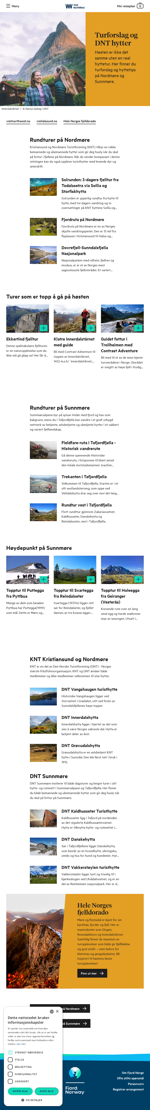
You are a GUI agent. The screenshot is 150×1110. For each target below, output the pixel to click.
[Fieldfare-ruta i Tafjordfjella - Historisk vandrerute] (43, 450)
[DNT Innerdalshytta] (43, 725)
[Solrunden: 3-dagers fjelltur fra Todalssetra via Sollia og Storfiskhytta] (43, 187)
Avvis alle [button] (47, 1091)
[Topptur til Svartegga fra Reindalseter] (75, 570)
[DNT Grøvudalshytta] (43, 753)
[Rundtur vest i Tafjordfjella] (43, 512)
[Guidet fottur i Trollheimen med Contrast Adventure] (122, 318)
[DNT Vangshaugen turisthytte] (43, 696)
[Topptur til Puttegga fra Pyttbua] (27, 570)
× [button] (57, 1011)
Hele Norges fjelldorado (79, 121)
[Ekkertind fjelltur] (27, 318)
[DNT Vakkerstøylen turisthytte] (43, 875)
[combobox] (52, 1012)
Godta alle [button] (20, 1091)
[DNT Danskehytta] (43, 846)
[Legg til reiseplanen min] (43, 328)
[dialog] (33, 1056)
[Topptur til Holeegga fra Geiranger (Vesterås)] (122, 570)
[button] (33, 1100)
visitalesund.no (47, 121)
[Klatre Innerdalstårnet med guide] (75, 318)
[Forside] (75, 7)
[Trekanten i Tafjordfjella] (43, 484)
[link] (133, 1072)
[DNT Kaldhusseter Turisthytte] (43, 818)
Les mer (21, 1044)
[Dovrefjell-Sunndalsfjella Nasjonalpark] (43, 255)
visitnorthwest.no (18, 121)
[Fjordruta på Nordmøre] (43, 227)
